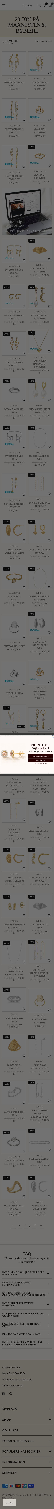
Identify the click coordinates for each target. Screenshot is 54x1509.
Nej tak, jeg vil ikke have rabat (40, 763)
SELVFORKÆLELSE (40, 760)
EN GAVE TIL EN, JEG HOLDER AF (40, 756)
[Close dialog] (53, 736)
